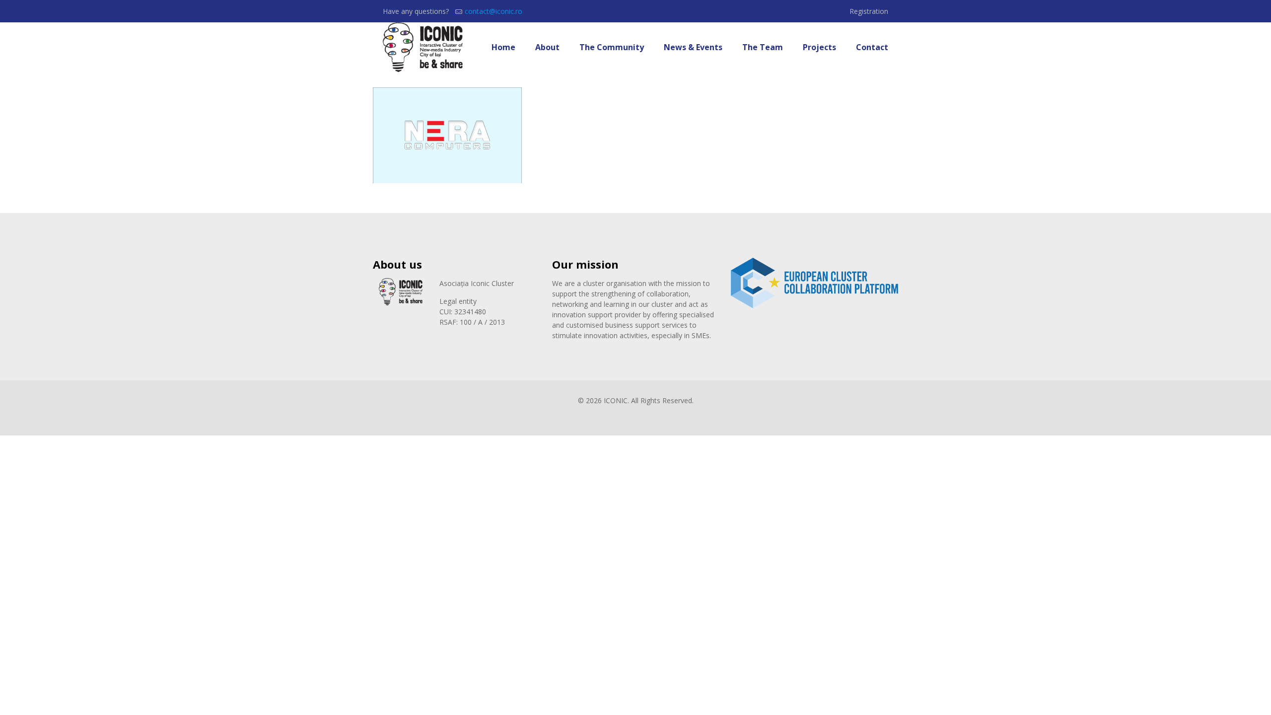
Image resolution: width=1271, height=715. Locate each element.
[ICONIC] (423, 47)
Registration (868, 11)
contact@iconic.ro (493, 11)
